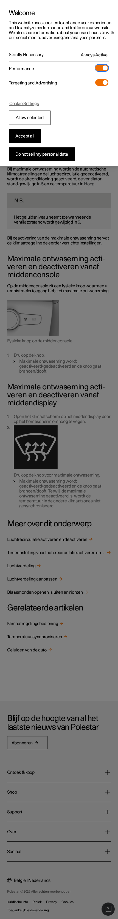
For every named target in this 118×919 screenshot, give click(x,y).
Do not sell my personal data (41, 154)
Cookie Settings (24, 103)
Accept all (24, 136)
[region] (59, 83)
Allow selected (30, 117)
